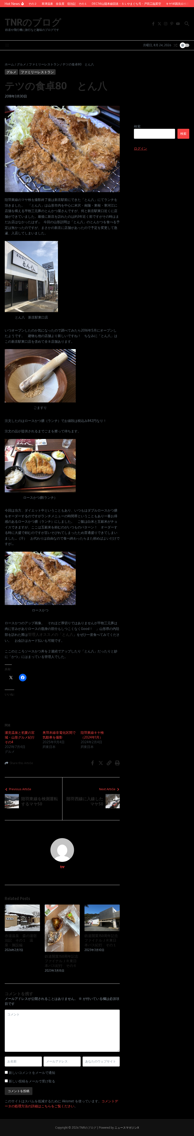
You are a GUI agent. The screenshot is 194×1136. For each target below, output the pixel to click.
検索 (137, 126)
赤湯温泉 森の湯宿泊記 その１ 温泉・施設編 (21, 940)
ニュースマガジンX (127, 1127)
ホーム (9, 64)
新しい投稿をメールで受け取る (32, 1081)
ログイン (140, 148)
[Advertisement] (161, 93)
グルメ (21, 64)
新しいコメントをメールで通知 (32, 1073)
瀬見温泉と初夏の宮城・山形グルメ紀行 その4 (21, 737)
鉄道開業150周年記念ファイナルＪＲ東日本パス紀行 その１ (101, 940)
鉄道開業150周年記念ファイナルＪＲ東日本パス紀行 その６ (61, 961)
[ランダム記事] (175, 45)
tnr (62, 866)
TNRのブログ (33, 22)
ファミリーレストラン (44, 64)
